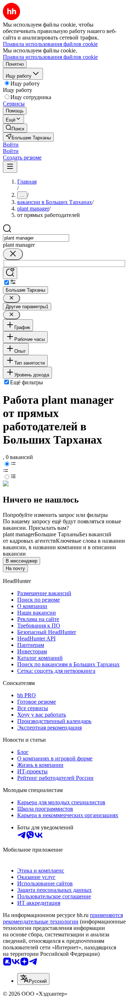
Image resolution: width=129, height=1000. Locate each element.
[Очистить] (13, 254)
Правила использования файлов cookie (50, 57)
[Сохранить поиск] (10, 273)
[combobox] (36, 238)
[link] (15, 128)
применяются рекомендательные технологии (63, 918)
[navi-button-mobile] (10, 167)
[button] (11, 145)
